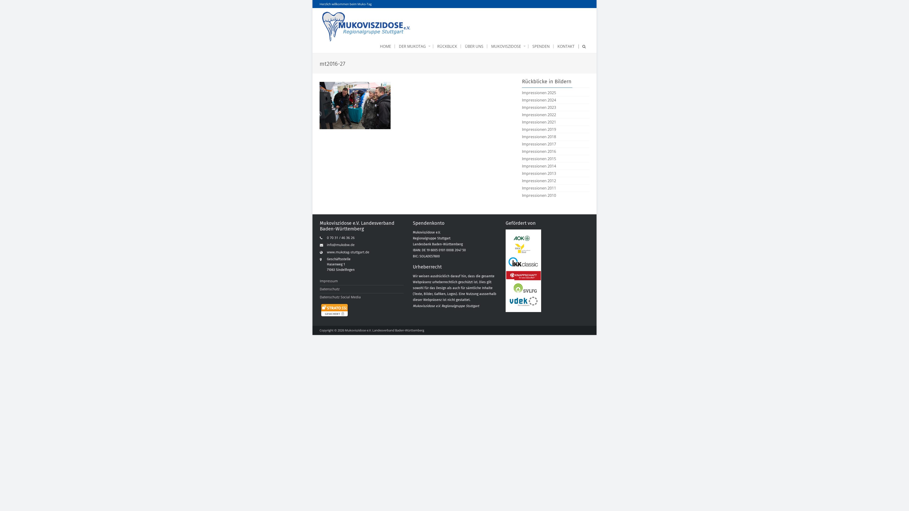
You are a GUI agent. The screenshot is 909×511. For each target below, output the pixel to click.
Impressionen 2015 (539, 158)
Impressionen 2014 (539, 166)
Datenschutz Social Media (340, 297)
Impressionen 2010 (539, 195)
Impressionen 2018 (539, 136)
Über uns (474, 46)
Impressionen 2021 (539, 122)
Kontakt (566, 46)
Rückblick (447, 46)
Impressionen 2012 (539, 180)
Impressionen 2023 (539, 107)
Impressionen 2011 (539, 188)
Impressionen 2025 (539, 92)
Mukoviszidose (506, 46)
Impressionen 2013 (539, 173)
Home (385, 46)
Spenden (541, 46)
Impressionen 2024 (539, 100)
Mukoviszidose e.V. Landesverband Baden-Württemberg (384, 330)
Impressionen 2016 (539, 151)
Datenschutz (330, 289)
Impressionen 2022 (539, 114)
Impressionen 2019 (539, 129)
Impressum (329, 281)
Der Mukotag (412, 46)
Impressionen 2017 (539, 144)
